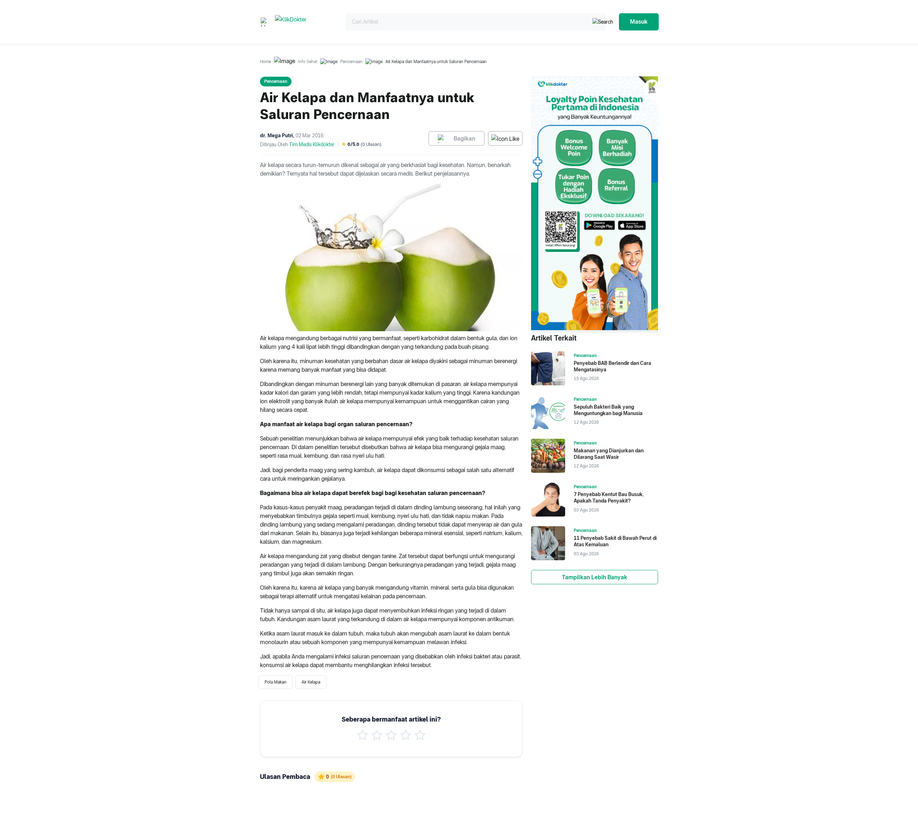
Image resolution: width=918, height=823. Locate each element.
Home (265, 61)
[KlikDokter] (304, 21)
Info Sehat (307, 61)
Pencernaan (351, 61)
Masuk (639, 21)
